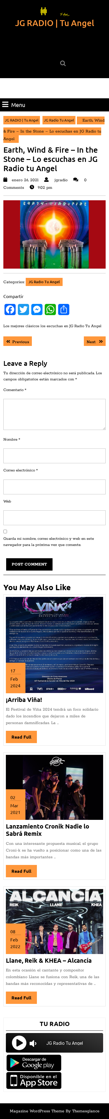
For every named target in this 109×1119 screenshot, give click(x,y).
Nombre (11, 439)
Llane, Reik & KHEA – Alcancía (49, 960)
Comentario (14, 390)
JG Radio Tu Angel (59, 120)
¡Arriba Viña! (24, 699)
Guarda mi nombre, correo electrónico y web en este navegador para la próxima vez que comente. (48, 542)
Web (7, 501)
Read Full (24, 738)
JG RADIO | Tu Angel (54, 22)
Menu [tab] (18, 104)
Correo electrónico (20, 470)
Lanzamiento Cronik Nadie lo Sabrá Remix (47, 829)
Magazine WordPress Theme (37, 1111)
